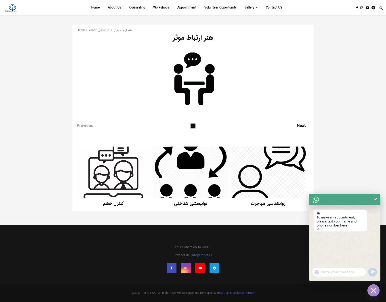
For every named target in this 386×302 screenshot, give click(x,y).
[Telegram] (374, 8)
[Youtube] (368, 8)
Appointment (186, 7)
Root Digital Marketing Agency (236, 293)
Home (95, 7)
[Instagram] (363, 8)
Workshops (161, 7)
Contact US (274, 7)
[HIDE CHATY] (373, 290)
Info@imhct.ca (201, 255)
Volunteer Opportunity (220, 7)
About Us (114, 7)
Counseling (137, 7)
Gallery (249, 7)
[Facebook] (358, 8)
